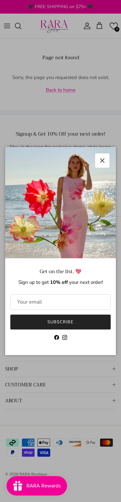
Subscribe (60, 322)
